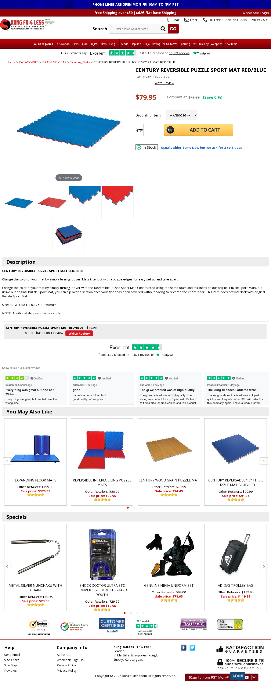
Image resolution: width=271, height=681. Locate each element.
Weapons (216, 44)
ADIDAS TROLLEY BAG (235, 585)
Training (204, 44)
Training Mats (80, 62)
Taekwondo (62, 44)
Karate (76, 44)
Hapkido (136, 44)
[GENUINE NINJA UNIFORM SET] (169, 554)
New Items (231, 44)
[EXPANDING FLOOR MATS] (35, 449)
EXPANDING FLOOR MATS (35, 480)
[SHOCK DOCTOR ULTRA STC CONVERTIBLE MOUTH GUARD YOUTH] (102, 554)
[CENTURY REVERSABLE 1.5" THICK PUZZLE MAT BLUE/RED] (236, 449)
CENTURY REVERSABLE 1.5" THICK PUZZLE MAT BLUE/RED (235, 482)
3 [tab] (140, 508)
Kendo (125, 44)
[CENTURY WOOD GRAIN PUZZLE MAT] (169, 449)
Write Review (164, 83)
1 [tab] (128, 508)
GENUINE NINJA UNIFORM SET (169, 585)
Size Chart (11, 660)
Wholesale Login (255, 13)
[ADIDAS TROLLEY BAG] (236, 554)
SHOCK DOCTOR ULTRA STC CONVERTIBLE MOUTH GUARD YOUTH (102, 590)
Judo (85, 44)
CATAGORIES (29, 62)
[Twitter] (192, 648)
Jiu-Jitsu (94, 44)
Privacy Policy (67, 670)
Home (10, 62)
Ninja (147, 44)
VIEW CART (260, 20)
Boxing (156, 44)
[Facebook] (184, 648)
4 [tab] (144, 613)
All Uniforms (170, 44)
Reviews (10, 670)
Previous (7, 461)
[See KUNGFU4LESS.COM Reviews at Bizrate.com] (112, 626)
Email (194, 20)
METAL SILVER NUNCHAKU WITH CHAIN (35, 587)
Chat (176, 20)
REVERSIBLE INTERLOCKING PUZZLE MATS (102, 482)
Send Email (12, 654)
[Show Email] (246, 677)
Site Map (10, 665)
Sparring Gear (188, 44)
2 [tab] (134, 508)
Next (264, 461)
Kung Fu (113, 44)
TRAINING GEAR (54, 62)
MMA (104, 44)
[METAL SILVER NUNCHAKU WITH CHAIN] (35, 554)
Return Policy (66, 665)
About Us (63, 654)
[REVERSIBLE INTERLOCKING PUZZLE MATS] (102, 449)
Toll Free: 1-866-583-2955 (227, 20)
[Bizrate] (119, 631)
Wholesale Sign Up (70, 660)
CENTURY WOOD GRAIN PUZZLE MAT (169, 480)
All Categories (43, 44)
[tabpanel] (35, 462)
